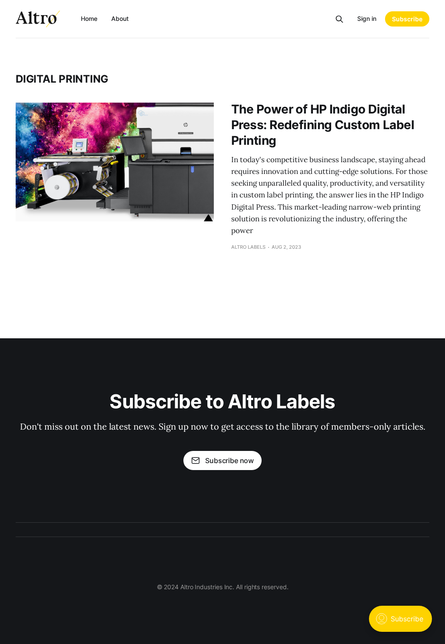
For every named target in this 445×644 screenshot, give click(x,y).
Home (89, 18)
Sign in (366, 18)
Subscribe (407, 19)
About (120, 18)
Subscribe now (229, 460)
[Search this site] (339, 19)
